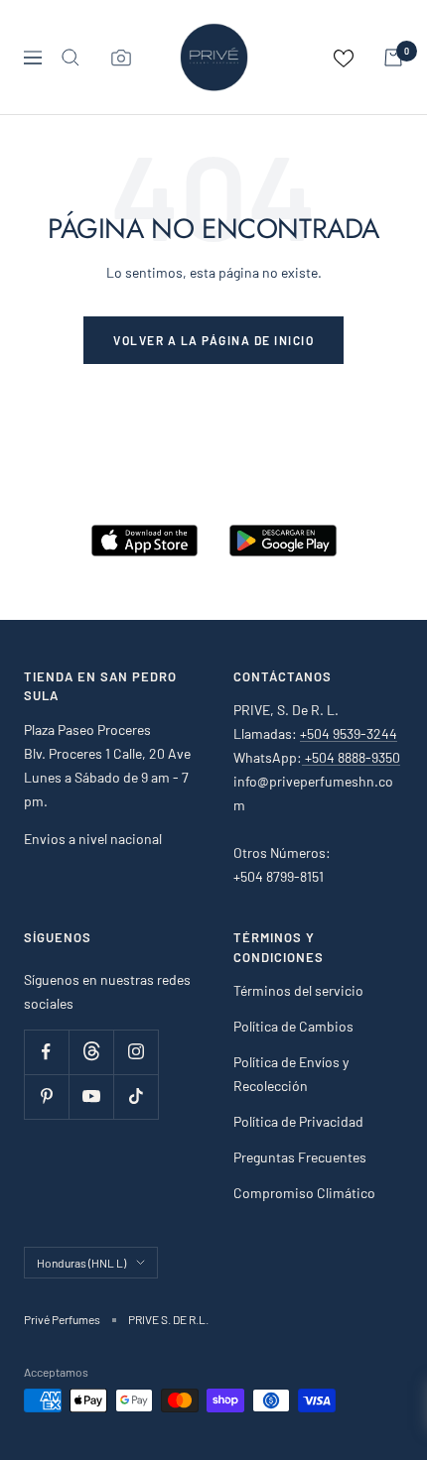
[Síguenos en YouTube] (91, 1096)
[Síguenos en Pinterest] (46, 1096)
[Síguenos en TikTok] (135, 1096)
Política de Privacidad (298, 1121)
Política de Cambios (293, 1026)
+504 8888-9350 (351, 757)
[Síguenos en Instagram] (135, 1052)
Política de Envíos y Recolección (291, 1073)
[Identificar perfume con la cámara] (121, 57)
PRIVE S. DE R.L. (168, 1319)
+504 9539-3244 (348, 733)
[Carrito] (393, 57)
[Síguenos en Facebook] (46, 1052)
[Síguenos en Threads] (91, 1052)
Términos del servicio (298, 990)
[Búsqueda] (70, 57)
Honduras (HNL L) (81, 1263)
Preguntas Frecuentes (299, 1157)
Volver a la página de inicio (213, 340)
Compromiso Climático (304, 1192)
